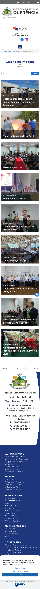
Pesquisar (34, 73)
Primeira (4, 368)
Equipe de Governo (14, 462)
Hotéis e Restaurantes (15, 511)
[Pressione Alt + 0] (38, 2)
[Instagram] (26, 39)
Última (36, 368)
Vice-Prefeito (12, 467)
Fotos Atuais (11, 516)
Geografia (10, 513)
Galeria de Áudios (13, 489)
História (9, 503)
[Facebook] (22, 39)
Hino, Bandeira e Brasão (16, 506)
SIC (7, 536)
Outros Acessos (15, 526)
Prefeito (9, 464)
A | (12, 2)
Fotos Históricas (13, 518)
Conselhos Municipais (15, 456)
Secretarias (13, 542)
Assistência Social (13, 552)
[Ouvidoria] (20, 29)
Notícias (9, 479)
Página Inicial (7, 51)
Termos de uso (20, 568)
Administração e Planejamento (19, 545)
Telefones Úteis (13, 501)
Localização (11, 498)
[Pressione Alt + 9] (34, 2)
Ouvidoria (10, 529)
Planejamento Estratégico (17, 459)
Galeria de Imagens (14, 484)
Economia (10, 508)
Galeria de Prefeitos (14, 469)
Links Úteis (11, 531)
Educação (10, 555)
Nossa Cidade (13, 495)
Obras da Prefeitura (14, 472)
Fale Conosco (12, 534)
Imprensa (16, 51)
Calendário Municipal (15, 482)
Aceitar (20, 575)
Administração (14, 454)
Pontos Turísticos (13, 521)
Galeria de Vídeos (13, 487)
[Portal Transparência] (20, 34)
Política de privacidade (20, 571)
